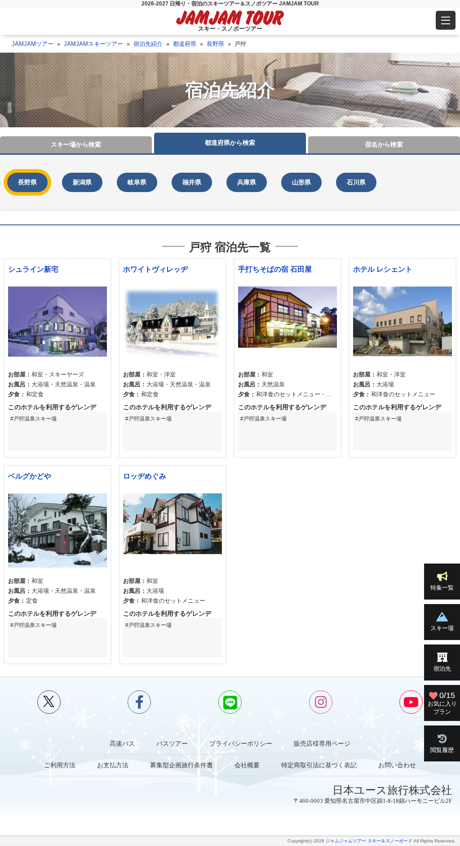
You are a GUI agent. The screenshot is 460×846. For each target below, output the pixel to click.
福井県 (191, 182)
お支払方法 (112, 765)
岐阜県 (137, 182)
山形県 (301, 182)
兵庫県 (246, 182)
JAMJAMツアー (32, 43)
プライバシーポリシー (240, 743)
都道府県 (184, 43)
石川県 (356, 182)
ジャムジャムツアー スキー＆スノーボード (369, 840)
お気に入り (442, 703)
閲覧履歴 (442, 750)
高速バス (122, 743)
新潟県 (82, 182)
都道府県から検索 (230, 142)
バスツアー (172, 743)
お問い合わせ (397, 765)
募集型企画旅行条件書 (181, 765)
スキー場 (442, 628)
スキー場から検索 (76, 144)
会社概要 (247, 765)
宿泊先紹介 (148, 43)
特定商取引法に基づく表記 (319, 765)
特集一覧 (442, 587)
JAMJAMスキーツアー (93, 43)
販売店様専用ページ (322, 743)
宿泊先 (442, 668)
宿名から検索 (384, 144)
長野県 (215, 43)
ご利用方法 (59, 765)
